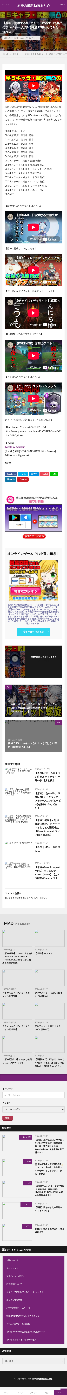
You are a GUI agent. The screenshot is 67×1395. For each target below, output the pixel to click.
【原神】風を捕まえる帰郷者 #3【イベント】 (48, 1209)
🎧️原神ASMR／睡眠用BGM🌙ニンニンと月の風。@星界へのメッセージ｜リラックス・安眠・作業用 (49, 1169)
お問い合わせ (12, 1260)
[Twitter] (23, 474)
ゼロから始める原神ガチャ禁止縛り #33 (49, 1230)
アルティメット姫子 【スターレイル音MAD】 (49, 1028)
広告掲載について (14, 1284)
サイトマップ (12, 1268)
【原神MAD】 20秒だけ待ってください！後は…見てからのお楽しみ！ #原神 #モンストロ (49, 1063)
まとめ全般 (27, 1137)
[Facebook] (11, 474)
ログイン (30, 898)
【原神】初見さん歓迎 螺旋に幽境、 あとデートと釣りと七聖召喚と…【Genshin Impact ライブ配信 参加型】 (48, 827)
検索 (7, 1118)
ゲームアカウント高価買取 (18, 1324)
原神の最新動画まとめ (33, 5)
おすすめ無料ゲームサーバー (19, 1308)
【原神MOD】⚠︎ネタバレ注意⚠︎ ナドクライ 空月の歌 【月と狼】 (47, 777)
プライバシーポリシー (16, 1276)
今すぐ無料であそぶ (33, 632)
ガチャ (28, 1226)
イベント (27, 1205)
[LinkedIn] (10, 479)
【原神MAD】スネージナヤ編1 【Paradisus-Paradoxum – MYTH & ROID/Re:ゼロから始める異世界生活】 (17, 958)
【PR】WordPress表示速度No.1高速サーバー (26, 1332)
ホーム (6, 1393)
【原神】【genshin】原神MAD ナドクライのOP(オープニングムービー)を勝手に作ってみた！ (48, 800)
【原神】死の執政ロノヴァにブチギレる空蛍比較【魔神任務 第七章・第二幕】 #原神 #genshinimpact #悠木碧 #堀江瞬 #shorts (49, 1146)
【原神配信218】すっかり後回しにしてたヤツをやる (17, 1061)
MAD (22, 38)
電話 (46, 1393)
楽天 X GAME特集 (14, 1300)
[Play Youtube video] (33, 86)
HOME (5, 54)
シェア (20, 1393)
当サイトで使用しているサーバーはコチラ (24, 1292)
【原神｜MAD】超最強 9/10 (47, 849)
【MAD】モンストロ (45, 954)
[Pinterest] (23, 479)
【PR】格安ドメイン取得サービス (21, 1340)
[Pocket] (44, 474)
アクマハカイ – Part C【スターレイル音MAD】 (17, 994)
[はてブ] (34, 474)
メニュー (33, 1393)
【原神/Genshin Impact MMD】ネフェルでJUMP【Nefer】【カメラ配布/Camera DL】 (47, 873)
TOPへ (60, 1393)
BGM (29, 1161)
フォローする (44, 661)
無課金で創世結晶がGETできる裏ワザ (22, 1316)
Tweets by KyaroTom (15, 447)
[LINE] (54, 474)
